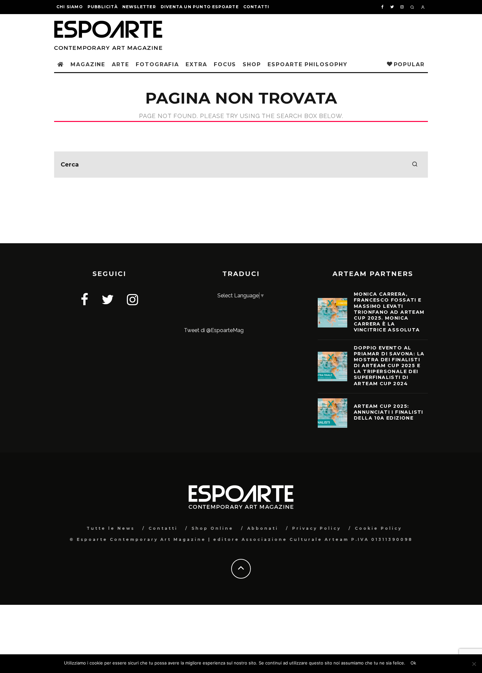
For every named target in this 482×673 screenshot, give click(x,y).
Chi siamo (69, 6)
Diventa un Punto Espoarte (200, 6)
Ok (413, 662)
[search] (415, 164)
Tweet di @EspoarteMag (214, 330)
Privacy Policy (316, 528)
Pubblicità (103, 6)
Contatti (256, 6)
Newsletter (139, 6)
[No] (474, 664)
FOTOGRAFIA (157, 64)
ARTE (120, 64)
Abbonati (262, 528)
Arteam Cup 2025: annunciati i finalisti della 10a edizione (388, 412)
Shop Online (212, 528)
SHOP (252, 64)
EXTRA (196, 64)
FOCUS (225, 64)
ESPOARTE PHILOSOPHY (307, 64)
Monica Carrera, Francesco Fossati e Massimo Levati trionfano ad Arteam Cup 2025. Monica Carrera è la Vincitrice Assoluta (389, 312)
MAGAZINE (87, 64)
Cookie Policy (378, 528)
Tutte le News (111, 528)
